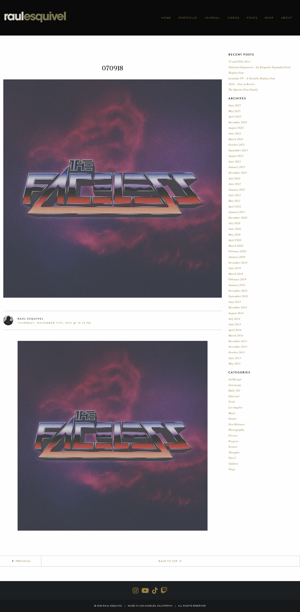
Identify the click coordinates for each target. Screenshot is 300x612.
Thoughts (234, 452)
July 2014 (234, 319)
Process (233, 435)
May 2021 (234, 201)
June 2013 (234, 358)
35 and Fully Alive (239, 61)
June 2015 (234, 302)
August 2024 (236, 128)
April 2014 (234, 330)
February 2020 (237, 251)
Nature (232, 419)
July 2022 (234, 178)
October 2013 (236, 352)
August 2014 (236, 313)
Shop (269, 18)
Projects (233, 441)
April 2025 (234, 116)
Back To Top (169, 561)
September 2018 (238, 296)
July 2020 (234, 223)
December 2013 (237, 341)
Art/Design (234, 379)
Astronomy (234, 385)
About (286, 18)
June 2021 (234, 195)
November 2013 (237, 347)
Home (166, 18)
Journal (212, 18)
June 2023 (234, 161)
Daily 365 (234, 390)
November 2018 (237, 291)
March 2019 (235, 274)
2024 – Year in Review (241, 84)
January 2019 (236, 285)
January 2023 (236, 167)
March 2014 (235, 335)
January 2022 (236, 189)
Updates (233, 463)
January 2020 (236, 257)
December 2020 (237, 218)
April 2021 (234, 206)
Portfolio (188, 18)
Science (233, 447)
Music (232, 413)
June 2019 (234, 268)
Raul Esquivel (30, 319)
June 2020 (234, 229)
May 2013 (234, 363)
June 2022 (234, 184)
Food (231, 402)
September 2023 (238, 150)
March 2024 (235, 139)
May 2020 (234, 234)
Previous (23, 561)
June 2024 (234, 133)
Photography (236, 430)
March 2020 (235, 246)
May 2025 (234, 111)
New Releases (236, 424)
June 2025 (234, 105)
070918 (112, 68)
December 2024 (237, 122)
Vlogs (231, 469)
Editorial (233, 396)
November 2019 (237, 263)
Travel (232, 458)
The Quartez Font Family (243, 89)
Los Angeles (235, 407)
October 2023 (236, 145)
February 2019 (237, 279)
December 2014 (237, 307)
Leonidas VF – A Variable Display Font (251, 78)
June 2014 (234, 324)
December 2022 (237, 173)
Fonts (252, 18)
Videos (233, 18)
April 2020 (234, 240)
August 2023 (236, 156)
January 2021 (236, 212)
